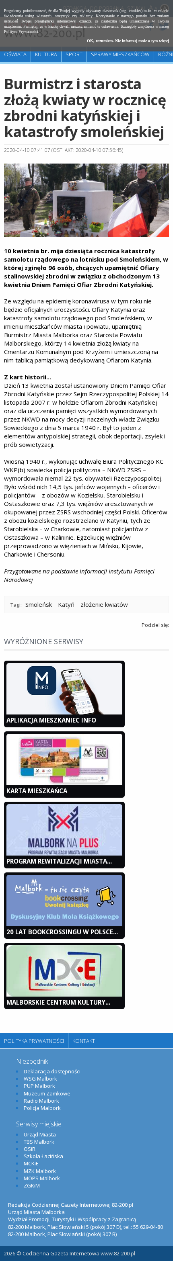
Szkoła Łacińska (43, 1156)
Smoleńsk (38, 604)
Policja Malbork (42, 1108)
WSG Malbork (40, 1078)
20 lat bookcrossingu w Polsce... (62, 932)
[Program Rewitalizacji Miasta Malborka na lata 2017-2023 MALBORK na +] (64, 853)
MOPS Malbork (42, 1178)
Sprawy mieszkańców (120, 54)
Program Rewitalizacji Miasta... (59, 861)
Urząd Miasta (40, 1134)
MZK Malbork (40, 1171)
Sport (74, 54)
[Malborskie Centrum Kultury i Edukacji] (64, 994)
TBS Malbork (39, 1141)
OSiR (29, 1149)
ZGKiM (32, 1185)
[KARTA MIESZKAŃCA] (64, 783)
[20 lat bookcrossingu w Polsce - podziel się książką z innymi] (64, 924)
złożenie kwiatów (104, 604)
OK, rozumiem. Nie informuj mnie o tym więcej (128, 41)
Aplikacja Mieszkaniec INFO (51, 720)
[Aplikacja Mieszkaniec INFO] (64, 712)
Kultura (46, 54)
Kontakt (83, 1040)
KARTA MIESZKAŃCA (36, 791)
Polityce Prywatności (21, 31)
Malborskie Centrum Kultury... (58, 1002)
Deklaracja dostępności (52, 1071)
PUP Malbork (39, 1085)
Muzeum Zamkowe (47, 1093)
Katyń (66, 604)
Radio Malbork (41, 1100)
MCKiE (31, 1163)
